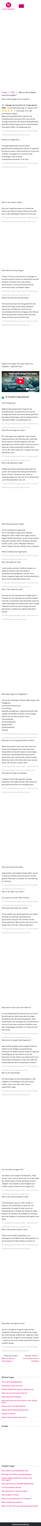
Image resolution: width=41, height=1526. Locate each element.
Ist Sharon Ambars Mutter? (12, 1487)
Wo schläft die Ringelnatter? (12, 1382)
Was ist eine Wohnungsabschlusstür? (15, 1410)
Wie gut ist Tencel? (8, 1414)
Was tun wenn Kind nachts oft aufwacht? (17, 1499)
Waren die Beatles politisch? (12, 1502)
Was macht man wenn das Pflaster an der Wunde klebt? (19, 1401)
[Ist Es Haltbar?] (8, 6)
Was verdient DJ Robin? (10, 1495)
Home (4, 92)
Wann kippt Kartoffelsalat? (11, 1397)
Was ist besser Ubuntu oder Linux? (14, 1417)
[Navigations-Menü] (21, 6)
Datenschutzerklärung (20, 1524)
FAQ (13, 92)
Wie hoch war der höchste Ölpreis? (14, 1393)
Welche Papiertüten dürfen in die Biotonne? (18, 1389)
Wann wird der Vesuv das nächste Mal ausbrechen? (20, 1506)
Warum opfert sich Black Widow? (14, 1406)
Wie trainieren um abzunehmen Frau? (15, 1471)
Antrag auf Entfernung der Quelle (14, 131)
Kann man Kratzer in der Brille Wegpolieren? (18, 1484)
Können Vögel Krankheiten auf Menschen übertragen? (17, 1479)
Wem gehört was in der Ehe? (12, 1386)
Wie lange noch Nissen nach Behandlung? (16, 1474)
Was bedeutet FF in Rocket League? (15, 1491)
